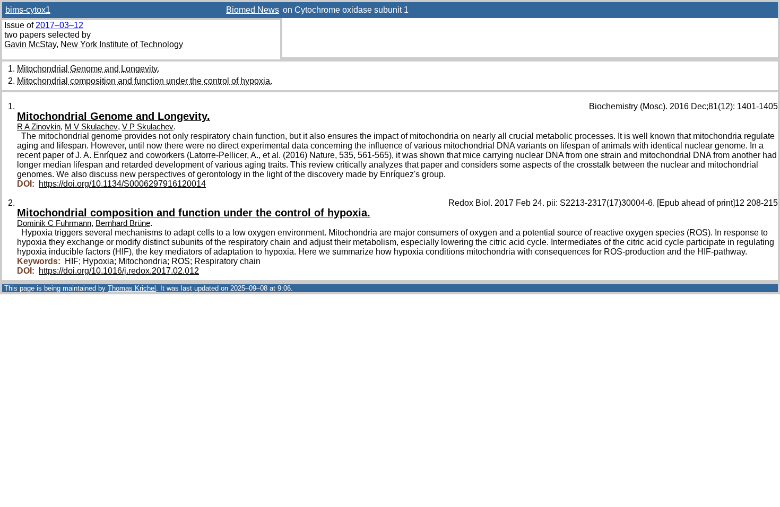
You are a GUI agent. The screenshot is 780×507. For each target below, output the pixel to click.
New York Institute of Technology (121, 44)
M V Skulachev (91, 127)
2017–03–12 (59, 25)
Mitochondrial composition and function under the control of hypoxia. (144, 80)
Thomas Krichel (132, 288)
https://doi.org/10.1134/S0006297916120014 (122, 183)
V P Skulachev (148, 127)
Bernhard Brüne (123, 223)
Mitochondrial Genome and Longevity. (88, 68)
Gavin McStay (30, 44)
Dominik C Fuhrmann (54, 223)
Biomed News (252, 9)
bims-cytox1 (27, 9)
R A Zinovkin (38, 127)
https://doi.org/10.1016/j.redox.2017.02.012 (119, 270)
